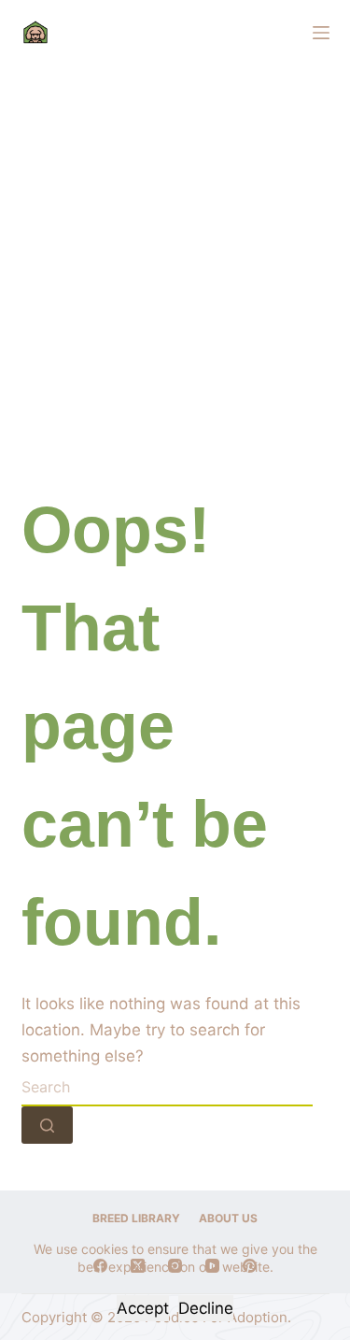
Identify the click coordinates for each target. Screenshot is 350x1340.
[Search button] (47, 1125)
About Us (228, 1218)
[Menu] (321, 32)
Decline (205, 1308)
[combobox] (167, 1087)
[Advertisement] (175, 250)
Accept (143, 1308)
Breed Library (136, 1218)
